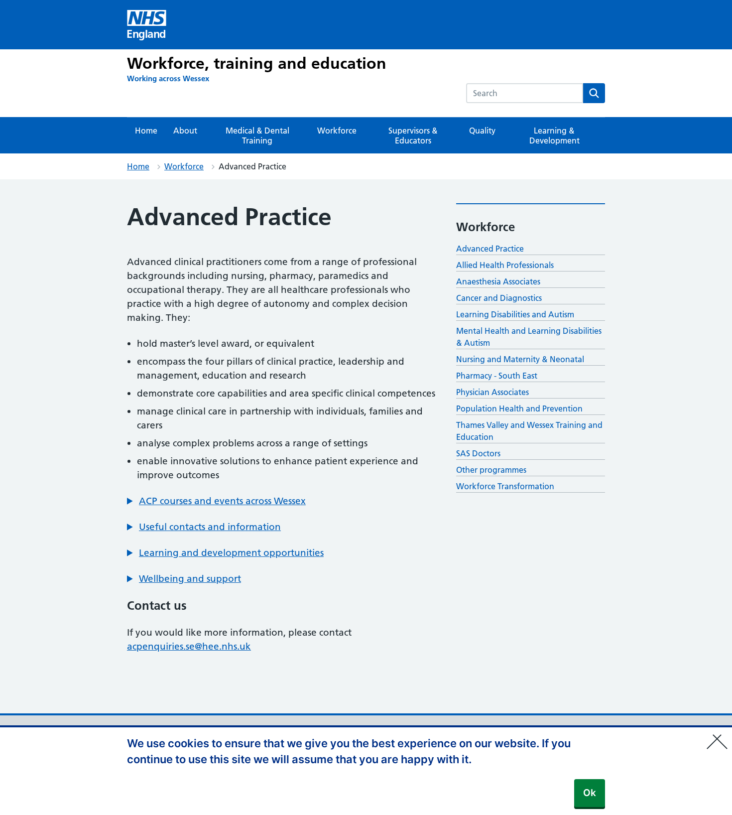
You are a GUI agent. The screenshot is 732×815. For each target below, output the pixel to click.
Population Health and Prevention (519, 408)
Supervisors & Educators (413, 135)
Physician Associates (492, 392)
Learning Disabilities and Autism (515, 314)
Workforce (337, 131)
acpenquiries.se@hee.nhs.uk (189, 646)
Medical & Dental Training (257, 135)
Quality (482, 131)
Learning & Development (554, 135)
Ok (589, 793)
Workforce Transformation (505, 486)
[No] (720, 735)
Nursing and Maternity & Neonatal (520, 359)
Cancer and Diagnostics (499, 298)
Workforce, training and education (256, 63)
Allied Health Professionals (505, 265)
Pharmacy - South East (496, 376)
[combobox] (524, 93)
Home (146, 131)
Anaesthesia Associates (498, 281)
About (185, 131)
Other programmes (491, 470)
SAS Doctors (478, 453)
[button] (216, 501)
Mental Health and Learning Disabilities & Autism (529, 337)
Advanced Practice (490, 249)
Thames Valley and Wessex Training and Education (529, 431)
